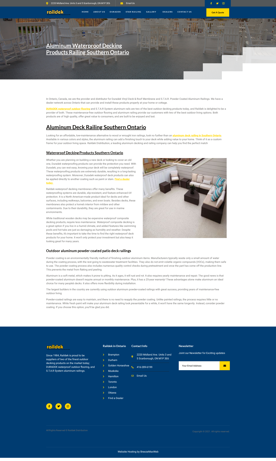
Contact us (184, 12)
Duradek (115, 12)
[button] (152, 11)
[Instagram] (68, 406)
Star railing (133, 12)
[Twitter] (58, 406)
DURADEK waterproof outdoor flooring (68, 109)
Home (85, 12)
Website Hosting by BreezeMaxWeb (138, 452)
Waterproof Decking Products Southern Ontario (84, 153)
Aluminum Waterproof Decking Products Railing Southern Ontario (87, 48)
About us (99, 12)
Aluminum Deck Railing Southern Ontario (96, 127)
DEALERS (168, 12)
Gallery (151, 12)
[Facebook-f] (49, 406)
